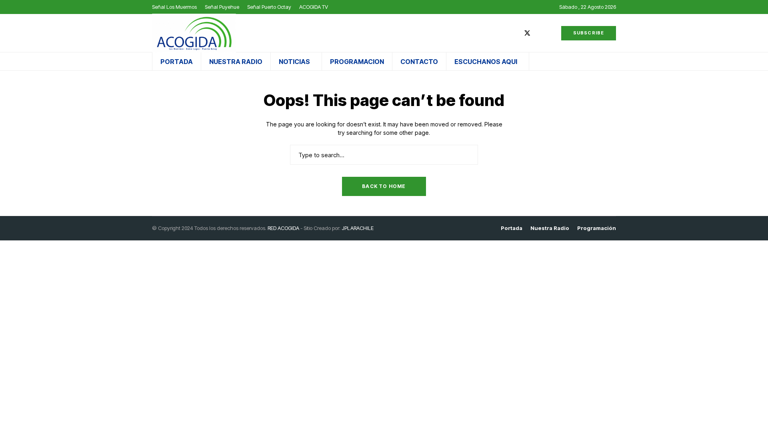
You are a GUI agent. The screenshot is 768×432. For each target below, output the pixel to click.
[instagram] (539, 33)
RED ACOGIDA (283, 228)
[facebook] (515, 33)
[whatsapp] (550, 33)
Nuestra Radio (549, 228)
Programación (596, 228)
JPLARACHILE (358, 228)
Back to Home (384, 186)
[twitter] (527, 33)
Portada (511, 228)
